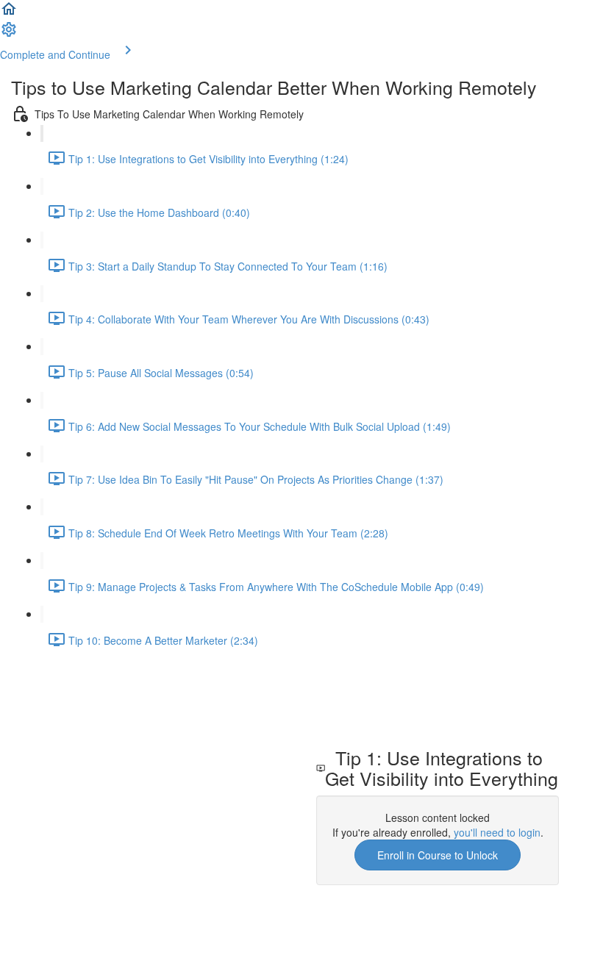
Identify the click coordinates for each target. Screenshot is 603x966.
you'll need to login (497, 832)
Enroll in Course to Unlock (437, 855)
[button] (9, 13)
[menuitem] (9, 33)
